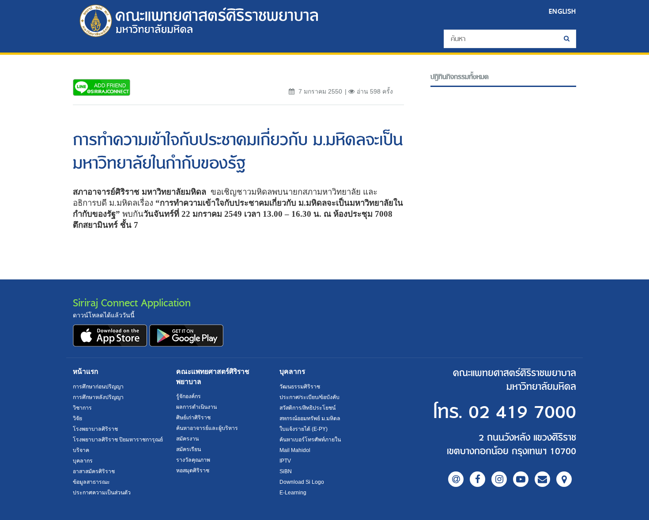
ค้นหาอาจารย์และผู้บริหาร (207, 428)
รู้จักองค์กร (188, 396)
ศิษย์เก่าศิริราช (193, 417)
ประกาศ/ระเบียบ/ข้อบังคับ (309, 397)
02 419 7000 (522, 412)
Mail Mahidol (294, 450)
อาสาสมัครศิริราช (94, 471)
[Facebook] (477, 479)
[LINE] (456, 479)
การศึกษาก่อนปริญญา (98, 387)
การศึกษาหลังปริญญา (98, 397)
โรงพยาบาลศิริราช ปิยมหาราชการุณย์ (118, 440)
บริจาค (81, 450)
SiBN (285, 471)
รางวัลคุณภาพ (193, 460)
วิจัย (77, 418)
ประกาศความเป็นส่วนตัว (102, 493)
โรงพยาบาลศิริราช (95, 429)
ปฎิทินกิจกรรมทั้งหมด (459, 77)
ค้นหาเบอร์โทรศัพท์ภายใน (310, 440)
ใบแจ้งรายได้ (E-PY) (303, 429)
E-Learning (292, 493)
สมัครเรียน (188, 449)
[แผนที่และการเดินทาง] (564, 479)
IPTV (285, 461)
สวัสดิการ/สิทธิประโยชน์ (307, 408)
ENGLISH (562, 11)
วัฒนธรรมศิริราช (299, 387)
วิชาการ (82, 408)
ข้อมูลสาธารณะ (91, 482)
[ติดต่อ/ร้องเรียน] (542, 479)
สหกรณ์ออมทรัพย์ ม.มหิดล (309, 418)
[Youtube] (520, 479)
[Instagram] (499, 479)
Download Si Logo (301, 482)
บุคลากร (83, 461)
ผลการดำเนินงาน (196, 407)
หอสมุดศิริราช (192, 470)
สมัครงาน (187, 439)
